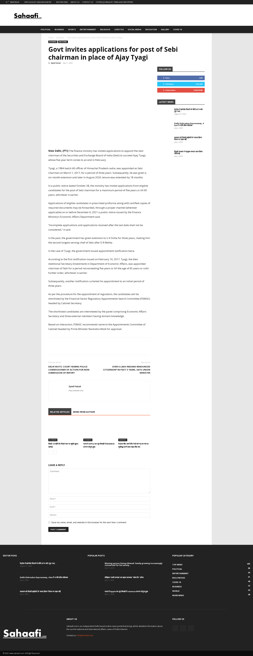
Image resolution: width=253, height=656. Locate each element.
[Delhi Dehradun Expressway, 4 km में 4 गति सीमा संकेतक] (164, 127)
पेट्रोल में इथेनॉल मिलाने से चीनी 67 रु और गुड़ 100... (188, 110)
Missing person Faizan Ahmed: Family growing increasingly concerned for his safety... (133, 564)
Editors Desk (62, 2)
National (63, 42)
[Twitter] (243, 2)
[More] (78, 70)
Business (59, 29)
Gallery (165, 29)
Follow (199, 84)
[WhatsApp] (65, 70)
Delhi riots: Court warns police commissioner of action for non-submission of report (69, 369)
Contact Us (87, 2)
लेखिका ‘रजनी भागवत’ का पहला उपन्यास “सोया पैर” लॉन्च (124, 577)
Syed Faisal (56, 63)
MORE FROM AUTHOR (84, 411)
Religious (105, 29)
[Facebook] (238, 2)
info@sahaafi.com (85, 635)
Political (46, 29)
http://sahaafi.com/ (76, 391)
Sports (72, 29)
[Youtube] (248, 2)
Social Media (134, 29)
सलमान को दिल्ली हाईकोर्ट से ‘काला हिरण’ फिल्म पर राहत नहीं (188, 138)
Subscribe (198, 90)
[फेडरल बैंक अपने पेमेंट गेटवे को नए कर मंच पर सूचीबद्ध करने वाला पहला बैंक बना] (134, 430)
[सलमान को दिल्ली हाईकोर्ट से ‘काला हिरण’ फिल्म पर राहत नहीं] (164, 142)
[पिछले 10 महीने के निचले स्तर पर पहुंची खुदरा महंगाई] (64, 430)
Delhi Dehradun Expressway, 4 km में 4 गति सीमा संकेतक (189, 124)
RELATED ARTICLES (60, 411)
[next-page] (55, 453)
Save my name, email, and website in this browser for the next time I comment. (89, 522)
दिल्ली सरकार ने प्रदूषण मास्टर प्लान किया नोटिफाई (188, 152)
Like (201, 78)
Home (50, 37)
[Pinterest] (71, 70)
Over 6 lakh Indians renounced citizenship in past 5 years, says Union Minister (126, 369)
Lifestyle (119, 29)
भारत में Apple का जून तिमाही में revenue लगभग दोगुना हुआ (126, 591)
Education (151, 29)
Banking (122, 440)
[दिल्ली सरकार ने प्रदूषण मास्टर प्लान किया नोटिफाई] (164, 156)
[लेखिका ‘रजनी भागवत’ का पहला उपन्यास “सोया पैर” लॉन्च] (95, 581)
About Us (75, 2)
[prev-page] (50, 453)
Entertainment (88, 29)
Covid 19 (177, 29)
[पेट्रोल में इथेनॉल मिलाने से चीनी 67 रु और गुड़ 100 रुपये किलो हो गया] (164, 113)
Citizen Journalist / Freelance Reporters (114, 2)
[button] (210, 29)
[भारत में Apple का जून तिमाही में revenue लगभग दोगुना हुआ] (99, 430)
